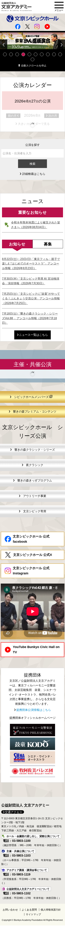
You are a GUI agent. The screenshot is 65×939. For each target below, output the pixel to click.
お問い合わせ (10, 909)
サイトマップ (33, 914)
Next (61, 44)
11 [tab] (32, 59)
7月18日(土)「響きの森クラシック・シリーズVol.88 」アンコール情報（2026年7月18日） (30, 318)
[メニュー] (59, 5)
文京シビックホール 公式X (32, 555)
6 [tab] (35, 54)
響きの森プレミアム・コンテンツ (34, 411)
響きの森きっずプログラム (34, 480)
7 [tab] (42, 54)
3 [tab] (17, 54)
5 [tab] (29, 54)
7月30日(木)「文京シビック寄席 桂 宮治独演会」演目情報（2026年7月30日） (30, 281)
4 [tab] (23, 54)
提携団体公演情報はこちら (33, 709)
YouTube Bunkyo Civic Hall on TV (36, 649)
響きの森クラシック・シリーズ (34, 449)
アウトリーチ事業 (34, 495)
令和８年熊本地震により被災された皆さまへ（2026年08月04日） (35, 225)
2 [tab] (11, 54)
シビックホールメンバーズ (31, 396)
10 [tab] (60, 54)
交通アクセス (13, 812)
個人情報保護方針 (51, 909)
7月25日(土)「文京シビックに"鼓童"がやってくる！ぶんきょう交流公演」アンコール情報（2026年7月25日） (31, 298)
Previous (3, 44)
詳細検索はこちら (33, 173)
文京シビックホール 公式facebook (31, 539)
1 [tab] (5, 54)
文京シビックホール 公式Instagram (31, 570)
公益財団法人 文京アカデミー (25, 805)
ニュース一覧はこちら (33, 334)
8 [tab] (48, 54)
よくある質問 (29, 909)
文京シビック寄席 (34, 511)
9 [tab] (54, 54)
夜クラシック (34, 465)
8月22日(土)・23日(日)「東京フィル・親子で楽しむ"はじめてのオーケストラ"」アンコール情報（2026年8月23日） (31, 263)
